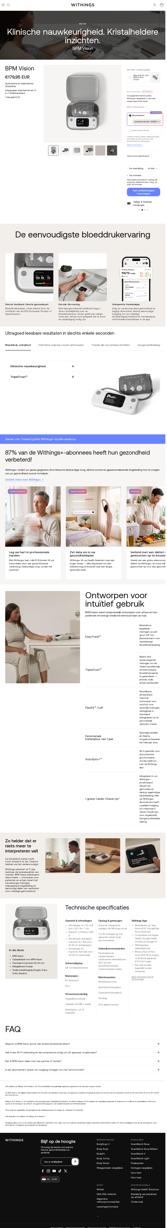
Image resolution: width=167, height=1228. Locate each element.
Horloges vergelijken (141, 1168)
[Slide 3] (144, 210)
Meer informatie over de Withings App (142, 978)
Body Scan (102, 1149)
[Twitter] (66, 1171)
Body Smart (103, 1163)
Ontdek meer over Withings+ (23, 479)
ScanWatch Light (140, 1158)
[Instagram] (48, 1171)
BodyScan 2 (103, 1144)
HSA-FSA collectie (106, 1194)
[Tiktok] (60, 1171)
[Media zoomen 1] (83, 104)
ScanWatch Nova (140, 1144)
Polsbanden (137, 1163)
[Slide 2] (142, 210)
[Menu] (3, 5)
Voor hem (136, 1172)
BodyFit (101, 1153)
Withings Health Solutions (145, 1189)
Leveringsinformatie (107, 1206)
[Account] (154, 4)
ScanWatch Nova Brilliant (144, 1149)
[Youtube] (54, 1171)
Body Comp (103, 1158)
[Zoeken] (8, 4)
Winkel (100, 1189)
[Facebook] (43, 1171)
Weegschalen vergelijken (110, 1168)
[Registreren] (75, 1161)
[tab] (53, 150)
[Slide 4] (147, 210)
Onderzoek (137, 1201)
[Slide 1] (139, 210)
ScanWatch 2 (138, 1153)
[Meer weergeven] (128, 1216)
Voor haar (136, 1177)
